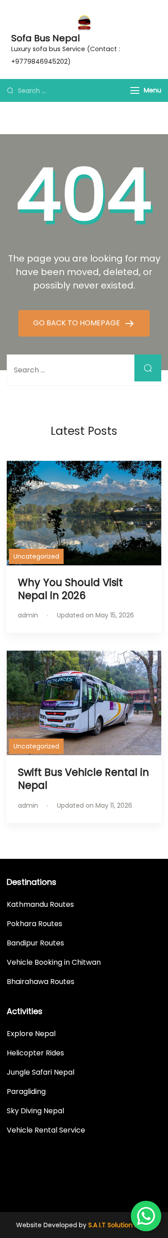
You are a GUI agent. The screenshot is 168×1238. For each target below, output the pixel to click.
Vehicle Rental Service (46, 1130)
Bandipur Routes (35, 943)
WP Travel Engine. (52, 1184)
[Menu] (134, 90)
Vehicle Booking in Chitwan (54, 962)
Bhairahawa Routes (40, 981)
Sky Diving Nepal (35, 1111)
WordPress (135, 1184)
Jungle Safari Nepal (40, 1072)
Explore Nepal (31, 1033)
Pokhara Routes (34, 924)
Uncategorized (36, 556)
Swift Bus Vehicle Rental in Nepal (83, 778)
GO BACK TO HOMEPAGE (77, 323)
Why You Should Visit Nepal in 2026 (70, 589)
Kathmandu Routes (40, 904)
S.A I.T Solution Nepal (120, 1225)
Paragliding (26, 1091)
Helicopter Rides (35, 1053)
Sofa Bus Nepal (45, 38)
